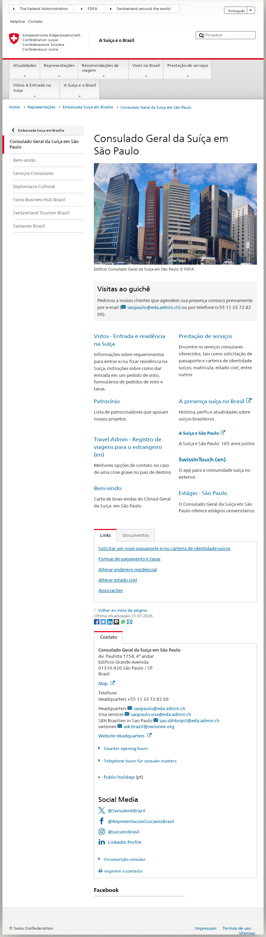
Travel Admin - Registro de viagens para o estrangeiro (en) (128, 447)
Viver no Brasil (146, 65)
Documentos (136, 535)
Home (14, 107)
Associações (110, 590)
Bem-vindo (108, 488)
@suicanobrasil (124, 831)
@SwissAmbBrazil (126, 810)
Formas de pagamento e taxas (129, 559)
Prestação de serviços (187, 65)
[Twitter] (103, 621)
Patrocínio (107, 401)
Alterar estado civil (117, 580)
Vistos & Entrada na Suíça (32, 87)
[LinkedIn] (110, 621)
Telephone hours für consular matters (139, 760)
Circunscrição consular (124, 859)
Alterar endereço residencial (127, 569)
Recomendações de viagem (100, 68)
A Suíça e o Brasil (80, 85)
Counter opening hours (125, 748)
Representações (59, 65)
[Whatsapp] (123, 621)
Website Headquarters (121, 736)
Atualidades (24, 65)
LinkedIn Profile (124, 842)
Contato (105, 637)
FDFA (92, 9)
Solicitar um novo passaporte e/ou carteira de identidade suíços (164, 548)
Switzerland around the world (143, 9)
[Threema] (117, 621)
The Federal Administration (44, 9)
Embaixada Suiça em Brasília (88, 107)
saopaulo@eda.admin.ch (153, 307)
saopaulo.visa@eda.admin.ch (161, 714)
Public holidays (119, 777)
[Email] (129, 621)
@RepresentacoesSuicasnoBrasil (141, 821)
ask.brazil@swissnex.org (149, 726)
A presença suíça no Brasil (211, 401)
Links (102, 535)
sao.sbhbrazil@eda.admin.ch (190, 720)
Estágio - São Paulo (203, 493)
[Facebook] (97, 621)
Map (103, 683)
